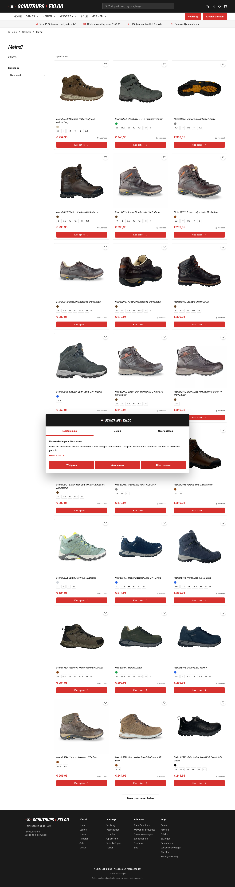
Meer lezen (55, 455)
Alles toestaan (163, 465)
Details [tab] (117, 431)
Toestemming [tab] (69, 431)
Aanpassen (117, 465)
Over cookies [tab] (165, 431)
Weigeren (71, 465)
